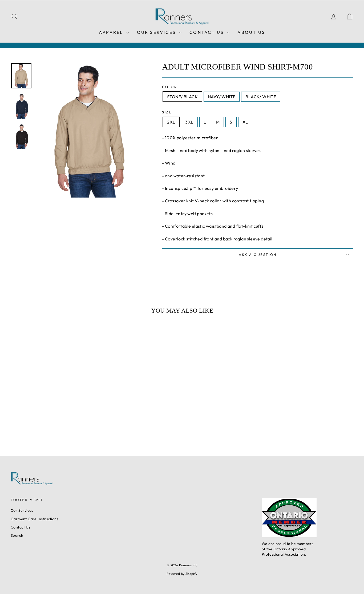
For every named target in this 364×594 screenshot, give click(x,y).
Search (17, 535)
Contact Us (207, 32)
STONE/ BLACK (182, 96)
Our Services (157, 32)
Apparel (112, 32)
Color (169, 87)
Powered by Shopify (182, 574)
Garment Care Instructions (34, 519)
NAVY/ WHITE (221, 96)
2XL (171, 122)
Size (167, 112)
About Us (251, 32)
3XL (189, 122)
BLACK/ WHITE (260, 96)
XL (245, 122)
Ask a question (257, 254)
